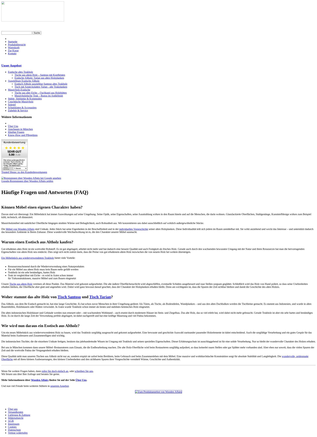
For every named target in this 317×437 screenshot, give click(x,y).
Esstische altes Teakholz (20, 72)
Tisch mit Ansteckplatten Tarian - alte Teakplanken (41, 86)
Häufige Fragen (16, 132)
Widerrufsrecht (15, 418)
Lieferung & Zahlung (19, 415)
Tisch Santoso (69, 297)
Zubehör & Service (18, 110)
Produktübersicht (17, 44)
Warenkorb (13, 47)
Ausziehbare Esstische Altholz (23, 80)
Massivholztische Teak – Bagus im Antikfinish (39, 95)
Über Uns (13, 126)
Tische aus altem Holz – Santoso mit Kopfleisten (40, 75)
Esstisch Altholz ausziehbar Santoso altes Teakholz (41, 83)
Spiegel (12, 104)
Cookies (12, 426)
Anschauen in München (20, 129)
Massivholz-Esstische (19, 89)
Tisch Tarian (100, 297)
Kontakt (12, 53)
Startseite (12, 41)
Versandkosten (15, 412)
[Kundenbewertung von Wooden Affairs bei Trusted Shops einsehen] (14, 169)
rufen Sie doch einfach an (55, 371)
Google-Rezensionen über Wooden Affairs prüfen (27, 181)
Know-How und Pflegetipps (22, 135)
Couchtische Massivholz (20, 101)
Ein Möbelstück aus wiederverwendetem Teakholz (27, 257)
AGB (11, 421)
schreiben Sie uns (84, 371)
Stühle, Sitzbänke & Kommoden (25, 98)
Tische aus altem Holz (20, 284)
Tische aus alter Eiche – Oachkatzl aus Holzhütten (41, 92)
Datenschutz (14, 429)
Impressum (13, 423)
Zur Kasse (13, 50)
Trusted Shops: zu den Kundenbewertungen (24, 172)
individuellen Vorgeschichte (133, 229)
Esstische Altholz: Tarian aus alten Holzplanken (39, 77)
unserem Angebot (59, 386)
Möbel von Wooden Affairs (20, 229)
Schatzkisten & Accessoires (22, 107)
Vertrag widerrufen (18, 432)
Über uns (13, 409)
